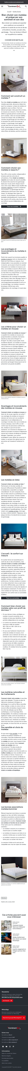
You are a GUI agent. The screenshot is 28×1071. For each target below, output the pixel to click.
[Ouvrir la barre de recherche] (26, 6)
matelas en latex (13, 511)
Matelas (4, 898)
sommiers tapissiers (7, 187)
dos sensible (13, 733)
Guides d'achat (17, 11)
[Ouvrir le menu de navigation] (2, 6)
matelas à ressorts (6, 259)
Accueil (9, 11)
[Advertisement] (14, 58)
